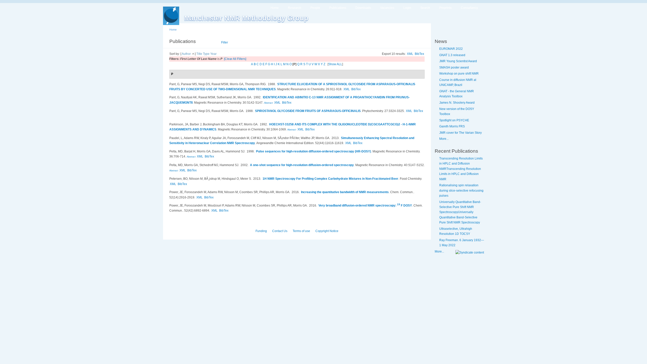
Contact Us (279, 231)
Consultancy (469, 8)
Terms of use (301, 231)
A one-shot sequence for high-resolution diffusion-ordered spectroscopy (302, 165)
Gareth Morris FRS (452, 126)
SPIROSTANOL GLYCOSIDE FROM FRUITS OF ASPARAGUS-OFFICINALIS (308, 111)
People (315, 8)
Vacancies (387, 8)
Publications (337, 8)
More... (444, 139)
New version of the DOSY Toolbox (456, 111)
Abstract (268, 103)
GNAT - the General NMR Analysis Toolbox (456, 93)
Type (206, 54)
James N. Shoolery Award (457, 102)
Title (199, 54)
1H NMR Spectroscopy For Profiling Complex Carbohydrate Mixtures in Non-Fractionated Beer (330, 178)
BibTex (419, 54)
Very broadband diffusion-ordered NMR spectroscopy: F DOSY (365, 205)
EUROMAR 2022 (451, 49)
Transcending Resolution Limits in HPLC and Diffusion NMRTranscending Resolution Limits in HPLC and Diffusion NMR (461, 169)
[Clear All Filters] (235, 59)
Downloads (363, 8)
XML (410, 54)
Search (425, 8)
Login (407, 8)
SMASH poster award (454, 67)
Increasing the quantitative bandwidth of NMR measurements (345, 192)
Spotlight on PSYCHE (454, 120)
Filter (224, 42)
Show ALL (335, 64)
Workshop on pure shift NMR (459, 73)
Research (294, 8)
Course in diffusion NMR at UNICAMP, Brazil (457, 82)
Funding (261, 231)
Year (213, 54)
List (211, 42)
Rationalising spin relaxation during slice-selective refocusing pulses (461, 190)
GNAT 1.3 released (452, 55)
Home (274, 8)
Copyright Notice (326, 231)
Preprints (445, 8)
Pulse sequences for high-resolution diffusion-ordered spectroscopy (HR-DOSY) (313, 151)
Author (186, 54)
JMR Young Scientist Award (458, 61)
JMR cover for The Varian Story (460, 132)
